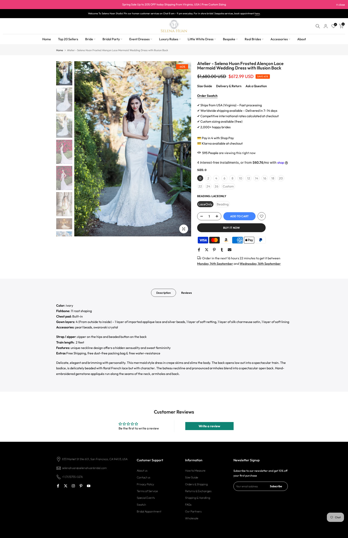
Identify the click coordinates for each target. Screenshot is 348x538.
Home (46, 39)
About (301, 39)
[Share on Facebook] (199, 249)
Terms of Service (147, 491)
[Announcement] (174, 4)
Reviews (186, 292)
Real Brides (253, 39)
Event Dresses (139, 39)
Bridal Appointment (149, 511)
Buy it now (231, 228)
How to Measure (195, 470)
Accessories (279, 39)
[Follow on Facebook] (58, 485)
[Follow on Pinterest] (81, 485)
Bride (89, 39)
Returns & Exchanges (198, 491)
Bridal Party (111, 39)
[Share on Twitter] (206, 249)
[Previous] (81, 149)
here (257, 13)
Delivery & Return (228, 86)
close (8, 4)
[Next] (184, 149)
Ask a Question (256, 86)
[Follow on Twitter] (65, 485)
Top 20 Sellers (68, 39)
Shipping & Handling (197, 498)
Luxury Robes (168, 39)
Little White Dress (200, 39)
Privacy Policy (145, 484)
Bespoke (229, 39)
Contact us (143, 477)
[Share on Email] (229, 249)
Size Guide (204, 86)
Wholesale (191, 518)
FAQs (188, 504)
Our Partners (193, 511)
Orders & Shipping (196, 484)
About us (142, 470)
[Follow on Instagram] (73, 485)
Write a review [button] (209, 426)
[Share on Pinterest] (214, 249)
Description (163, 292)
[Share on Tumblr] (222, 249)
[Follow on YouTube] (88, 485)
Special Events (146, 498)
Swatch (141, 504)
